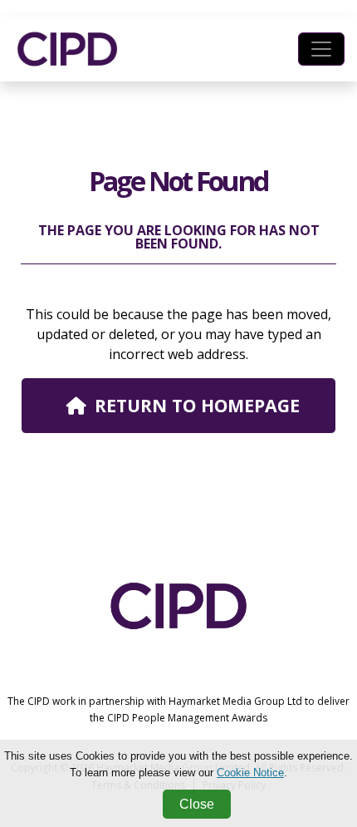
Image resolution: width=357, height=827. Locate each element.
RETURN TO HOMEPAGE (197, 405)
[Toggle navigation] (321, 49)
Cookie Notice (250, 772)
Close (196, 804)
